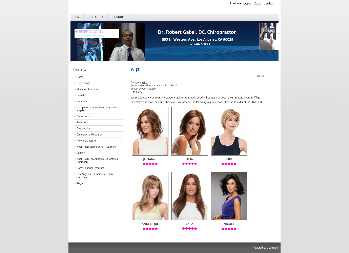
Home (77, 17)
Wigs (80, 183)
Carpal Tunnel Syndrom (90, 167)
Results (81, 95)
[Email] (262, 76)
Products (118, 17)
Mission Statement (88, 89)
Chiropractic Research (89, 134)
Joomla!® (273, 247)
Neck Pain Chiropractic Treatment (96, 146)
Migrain (81, 152)
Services (82, 101)
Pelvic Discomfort (87, 140)
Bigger (247, 3)
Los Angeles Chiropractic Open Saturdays (95, 176)
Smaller (268, 3)
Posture (81, 122)
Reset (257, 3)
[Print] (258, 76)
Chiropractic (83, 116)
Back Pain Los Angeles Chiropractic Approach (98, 160)
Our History (83, 83)
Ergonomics (83, 128)
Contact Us (96, 17)
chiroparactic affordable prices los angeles (96, 109)
